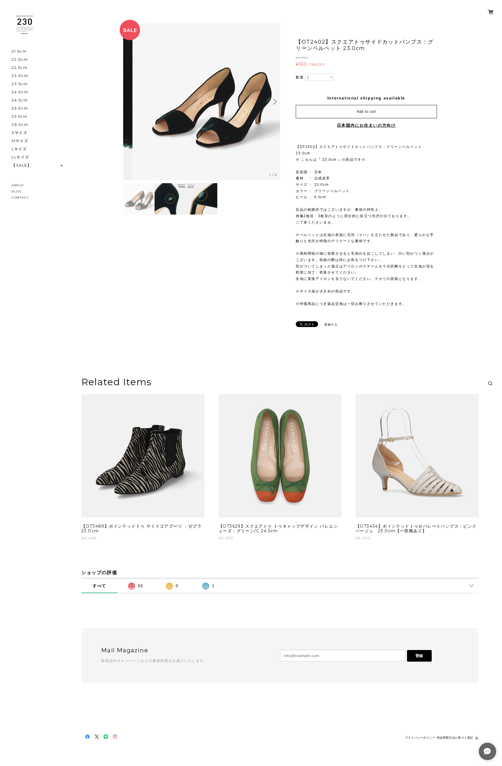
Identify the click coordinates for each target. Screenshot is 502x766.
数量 (300, 77)
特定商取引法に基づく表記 (455, 737)
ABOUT (18, 185)
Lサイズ (19, 149)
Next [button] (274, 102)
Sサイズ (19, 133)
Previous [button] (129, 102)
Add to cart (366, 112)
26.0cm (20, 124)
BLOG (17, 191)
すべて (99, 585)
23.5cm (20, 84)
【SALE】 (22, 165)
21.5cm (19, 51)
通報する (331, 324)
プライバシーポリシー (420, 737)
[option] (201, 101)
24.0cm (20, 92)
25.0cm (20, 108)
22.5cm (20, 67)
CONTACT (20, 197)
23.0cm (20, 76)
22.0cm (20, 59)
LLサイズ (20, 157)
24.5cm (20, 100)
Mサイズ (20, 141)
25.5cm (20, 116)
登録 (419, 655)
